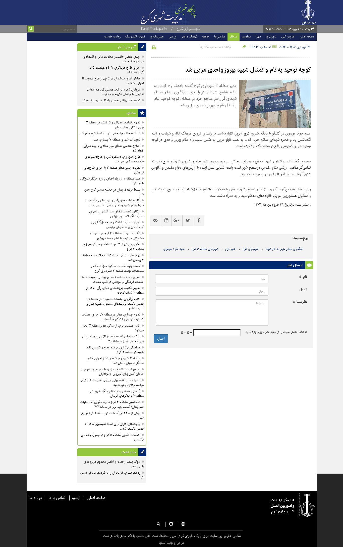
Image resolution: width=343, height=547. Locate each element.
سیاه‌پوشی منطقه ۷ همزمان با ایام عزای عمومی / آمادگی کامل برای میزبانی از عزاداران (112, 372)
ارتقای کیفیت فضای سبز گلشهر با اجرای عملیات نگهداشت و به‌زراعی (116, 214)
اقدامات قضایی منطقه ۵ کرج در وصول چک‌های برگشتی (112, 437)
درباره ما (36, 497)
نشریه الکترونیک (135, 36)
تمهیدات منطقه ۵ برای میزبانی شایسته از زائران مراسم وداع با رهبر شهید (112, 383)
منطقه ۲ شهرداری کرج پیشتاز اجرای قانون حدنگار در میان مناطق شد (115, 361)
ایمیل (303, 289)
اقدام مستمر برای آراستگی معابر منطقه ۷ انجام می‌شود (113, 328)
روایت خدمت (112, 36)
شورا (258, 36)
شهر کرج (230, 249)
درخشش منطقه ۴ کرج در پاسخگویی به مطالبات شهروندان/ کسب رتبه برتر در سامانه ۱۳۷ (112, 404)
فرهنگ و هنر (189, 36)
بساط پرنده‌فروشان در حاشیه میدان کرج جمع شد (114, 192)
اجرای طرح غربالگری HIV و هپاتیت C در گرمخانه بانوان (116, 70)
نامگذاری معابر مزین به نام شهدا (284, 249)
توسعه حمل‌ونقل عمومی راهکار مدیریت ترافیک (111, 100)
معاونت (246, 36)
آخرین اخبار (126, 47)
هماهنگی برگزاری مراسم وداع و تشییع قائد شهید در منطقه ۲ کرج (115, 350)
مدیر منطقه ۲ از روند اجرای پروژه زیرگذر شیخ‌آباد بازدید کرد (112, 181)
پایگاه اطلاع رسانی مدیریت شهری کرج (180, 12)
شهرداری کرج (250, 249)
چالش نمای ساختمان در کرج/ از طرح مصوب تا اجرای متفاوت (113, 81)
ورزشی (172, 36)
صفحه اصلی (307, 36)
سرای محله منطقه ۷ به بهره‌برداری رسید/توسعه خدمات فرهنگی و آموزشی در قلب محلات (113, 280)
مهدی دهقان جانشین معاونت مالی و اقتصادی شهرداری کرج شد (113, 59)
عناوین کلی (288, 36)
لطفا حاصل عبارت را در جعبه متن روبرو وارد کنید (276, 332)
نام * (303, 277)
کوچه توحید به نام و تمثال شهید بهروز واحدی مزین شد (248, 70)
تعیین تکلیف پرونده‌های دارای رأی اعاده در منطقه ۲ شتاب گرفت (115, 290)
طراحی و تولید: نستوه (171, 542)
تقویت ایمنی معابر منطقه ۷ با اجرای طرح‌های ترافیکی (114, 170)
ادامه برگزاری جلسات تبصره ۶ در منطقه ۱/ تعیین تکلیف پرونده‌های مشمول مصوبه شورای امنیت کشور (115, 303)
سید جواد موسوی (174, 249)
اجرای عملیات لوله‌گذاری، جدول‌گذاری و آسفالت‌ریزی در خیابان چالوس (117, 225)
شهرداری (271, 36)
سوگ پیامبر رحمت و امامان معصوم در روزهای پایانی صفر (114, 464)
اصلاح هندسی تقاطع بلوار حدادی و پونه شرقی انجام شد (114, 148)
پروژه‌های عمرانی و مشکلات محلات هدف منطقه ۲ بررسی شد (112, 258)
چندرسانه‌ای (156, 36)
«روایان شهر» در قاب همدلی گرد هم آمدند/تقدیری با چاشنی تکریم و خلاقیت (115, 92)
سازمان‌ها (219, 36)
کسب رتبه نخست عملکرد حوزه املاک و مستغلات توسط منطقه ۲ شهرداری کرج (117, 268)
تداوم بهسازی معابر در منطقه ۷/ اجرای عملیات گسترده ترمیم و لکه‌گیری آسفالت (113, 317)
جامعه (205, 36)
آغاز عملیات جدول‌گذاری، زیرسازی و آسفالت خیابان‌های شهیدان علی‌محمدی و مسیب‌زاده (115, 203)
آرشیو (76, 497)
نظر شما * (300, 302)
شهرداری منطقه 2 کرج (205, 249)
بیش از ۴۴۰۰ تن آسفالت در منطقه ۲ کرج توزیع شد (112, 416)
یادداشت (129, 452)
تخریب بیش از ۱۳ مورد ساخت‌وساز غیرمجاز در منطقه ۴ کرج (113, 247)
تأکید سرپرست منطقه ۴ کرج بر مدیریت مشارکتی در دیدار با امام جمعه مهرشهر (117, 236)
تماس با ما (56, 497)
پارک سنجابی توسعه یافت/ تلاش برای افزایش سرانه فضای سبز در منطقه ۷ (113, 339)
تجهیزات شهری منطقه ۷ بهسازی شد (117, 139)
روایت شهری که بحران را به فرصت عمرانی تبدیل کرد (112, 475)
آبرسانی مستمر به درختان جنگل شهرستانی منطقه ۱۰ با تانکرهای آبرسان (116, 394)
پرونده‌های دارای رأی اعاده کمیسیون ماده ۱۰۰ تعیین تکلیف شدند (114, 426)
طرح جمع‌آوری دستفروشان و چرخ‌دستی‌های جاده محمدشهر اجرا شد (114, 159)
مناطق (233, 36)
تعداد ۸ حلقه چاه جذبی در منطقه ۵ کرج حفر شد (110, 133)
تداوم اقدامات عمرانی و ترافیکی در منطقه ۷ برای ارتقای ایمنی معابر (115, 125)
